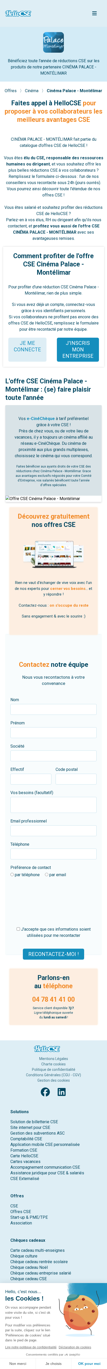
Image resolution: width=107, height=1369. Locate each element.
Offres (11, 90)
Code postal (67, 769)
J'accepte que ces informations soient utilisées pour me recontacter (55, 932)
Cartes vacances (25, 1161)
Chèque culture (23, 1256)
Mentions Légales (53, 1059)
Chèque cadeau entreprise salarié (40, 1273)
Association (21, 1223)
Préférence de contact (30, 867)
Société (17, 746)
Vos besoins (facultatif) (31, 792)
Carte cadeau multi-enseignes (37, 1250)
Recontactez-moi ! (53, 954)
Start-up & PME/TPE (29, 1217)
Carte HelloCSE (24, 1155)
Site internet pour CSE (30, 1127)
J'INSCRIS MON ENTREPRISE (77, 349)
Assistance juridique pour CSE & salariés (47, 1172)
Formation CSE (23, 1150)
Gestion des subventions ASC (37, 1133)
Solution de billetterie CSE (34, 1121)
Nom (14, 699)
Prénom (17, 723)
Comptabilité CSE (26, 1138)
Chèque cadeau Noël (29, 1267)
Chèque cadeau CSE (28, 1278)
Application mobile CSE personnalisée (45, 1144)
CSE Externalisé (24, 1178)
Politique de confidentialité (53, 1069)
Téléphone (19, 844)
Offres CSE (20, 1211)
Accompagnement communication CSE (45, 1167)
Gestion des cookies (53, 1080)
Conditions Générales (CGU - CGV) (53, 1075)
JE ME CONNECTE (27, 346)
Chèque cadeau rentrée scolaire (39, 1261)
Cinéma (32, 90)
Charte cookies (53, 1064)
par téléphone (27, 874)
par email (57, 874)
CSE (14, 1206)
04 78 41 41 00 (53, 999)
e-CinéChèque (41, 418)
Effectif (17, 769)
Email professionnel (28, 821)
